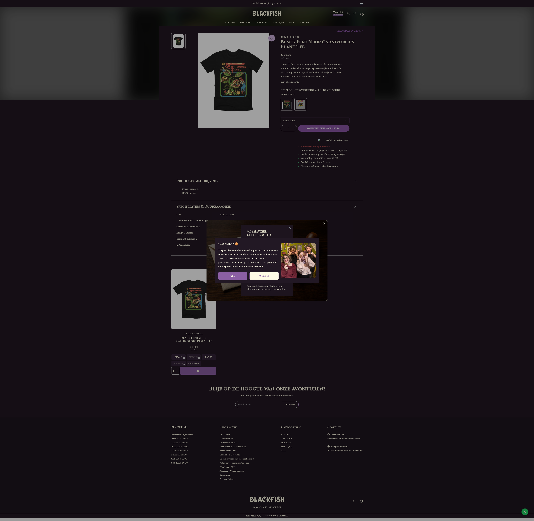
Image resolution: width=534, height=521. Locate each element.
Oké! (232, 276)
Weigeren (264, 276)
